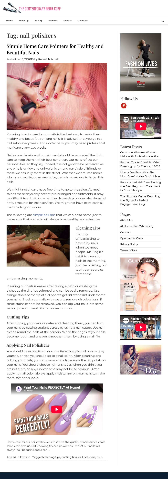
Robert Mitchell (48, 59)
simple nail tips (44, 215)
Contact (67, 20)
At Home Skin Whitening (136, 226)
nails (100, 457)
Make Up (24, 20)
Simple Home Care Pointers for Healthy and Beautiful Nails (55, 49)
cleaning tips (51, 457)
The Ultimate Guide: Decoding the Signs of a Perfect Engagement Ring (140, 200)
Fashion (52, 20)
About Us (83, 20)
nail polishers (86, 457)
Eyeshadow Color (131, 238)
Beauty (38, 20)
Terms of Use (128, 250)
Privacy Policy (129, 244)
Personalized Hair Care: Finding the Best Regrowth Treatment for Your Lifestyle (140, 186)
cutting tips (69, 457)
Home (9, 20)
